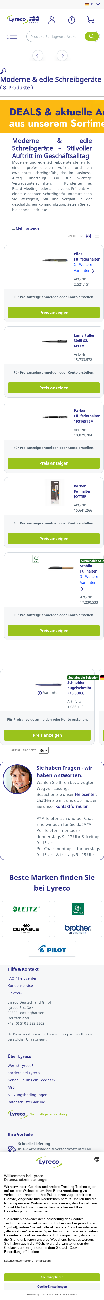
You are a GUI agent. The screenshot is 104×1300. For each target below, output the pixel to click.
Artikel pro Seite (23, 750)
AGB (11, 1087)
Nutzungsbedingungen (27, 1094)
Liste (97, 236)
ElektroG (15, 993)
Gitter (89, 236)
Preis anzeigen (54, 312)
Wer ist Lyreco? (20, 1065)
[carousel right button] (62, 55)
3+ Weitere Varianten (89, 579)
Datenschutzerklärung (26, 1102)
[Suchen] (92, 36)
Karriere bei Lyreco (24, 1072)
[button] (12, 35)
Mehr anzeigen (29, 228)
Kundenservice (20, 985)
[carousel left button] (37, 55)
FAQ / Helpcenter (22, 978)
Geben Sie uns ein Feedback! (32, 1080)
